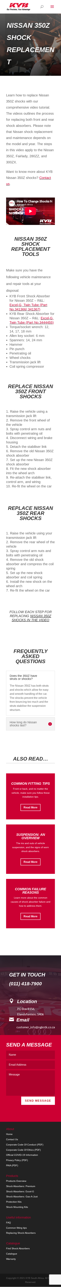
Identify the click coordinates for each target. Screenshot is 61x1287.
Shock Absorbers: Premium (20, 1186)
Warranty (11, 1259)
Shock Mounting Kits (17, 1207)
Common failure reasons (30, 890)
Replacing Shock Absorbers (21, 1233)
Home (9, 1134)
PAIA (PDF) (12, 1165)
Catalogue (11, 1253)
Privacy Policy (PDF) (17, 1160)
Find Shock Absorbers (18, 1248)
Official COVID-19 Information (22, 1155)
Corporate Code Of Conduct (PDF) (24, 1144)
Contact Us (12, 1139)
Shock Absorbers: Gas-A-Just (22, 1196)
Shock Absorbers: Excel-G (20, 1191)
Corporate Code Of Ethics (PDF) (23, 1149)
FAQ (8, 1222)
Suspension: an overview (30, 836)
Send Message (38, 1100)
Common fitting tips (30, 783)
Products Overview (16, 1181)
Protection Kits (14, 1201)
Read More (30, 807)
